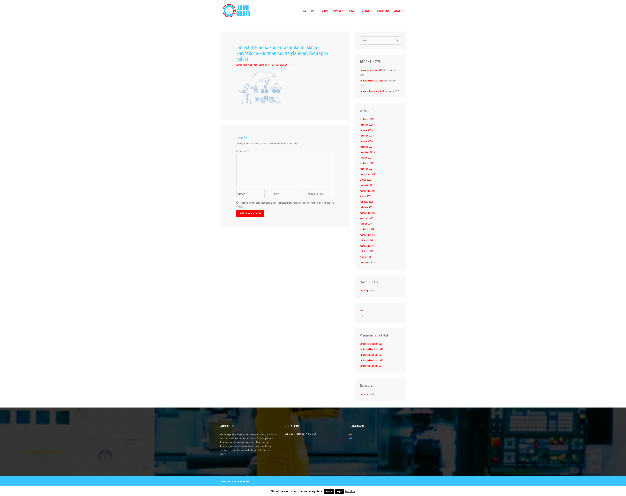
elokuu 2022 (365, 179)
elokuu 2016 (365, 257)
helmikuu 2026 (366, 124)
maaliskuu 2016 (367, 262)
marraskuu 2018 (367, 234)
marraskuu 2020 (367, 212)
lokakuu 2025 (366, 130)
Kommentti (242, 151)
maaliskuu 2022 (367, 185)
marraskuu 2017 (367, 245)
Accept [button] (329, 491)
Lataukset (398, 10)
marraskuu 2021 (367, 190)
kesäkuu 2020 (366, 218)
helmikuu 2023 (366, 168)
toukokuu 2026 (367, 119)
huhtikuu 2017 (366, 251)
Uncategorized (367, 290)
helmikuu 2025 (366, 135)
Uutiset (365, 10)
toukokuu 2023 (367, 163)
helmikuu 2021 (366, 207)
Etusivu (325, 10)
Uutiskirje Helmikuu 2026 (371, 80)
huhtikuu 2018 (366, 240)
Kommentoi (241, 64)
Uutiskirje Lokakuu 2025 (371, 91)
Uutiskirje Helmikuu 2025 (371, 360)
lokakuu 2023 (366, 157)
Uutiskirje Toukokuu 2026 (372, 70)
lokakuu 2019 (366, 223)
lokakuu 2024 (366, 141)
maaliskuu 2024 (367, 152)
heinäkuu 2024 (366, 146)
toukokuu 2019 (367, 229)
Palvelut (337, 10)
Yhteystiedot (383, 10)
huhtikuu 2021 (366, 201)
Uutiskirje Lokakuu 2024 (371, 365)
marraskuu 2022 (367, 174)
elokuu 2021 (365, 196)
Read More (350, 491)
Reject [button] (339, 491)
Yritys (351, 10)
